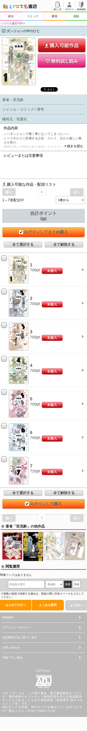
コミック (33, 16)
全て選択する (23, 244)
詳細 (76, 584)
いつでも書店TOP (12, 23)
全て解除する (64, 244)
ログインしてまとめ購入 (46, 232)
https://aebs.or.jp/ (42, 710)
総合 (11, 16)
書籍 (54, 16)
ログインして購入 (46, 504)
